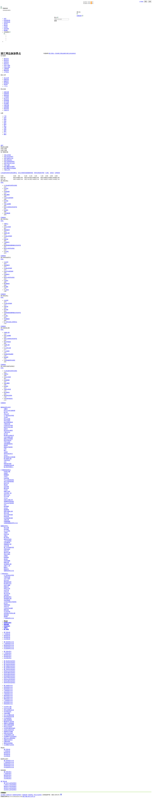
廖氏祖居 (6, 488)
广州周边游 (7, 634)
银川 (5, 450)
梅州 (5, 134)
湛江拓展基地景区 (9, 161)
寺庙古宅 (6, 110)
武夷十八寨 (7, 565)
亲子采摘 (6, 102)
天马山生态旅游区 (9, 503)
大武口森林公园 (8, 437)
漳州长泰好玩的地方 (9, 681)
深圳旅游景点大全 (9, 647)
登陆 (146, 1)
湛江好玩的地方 (71, 53)
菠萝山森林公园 (8, 511)
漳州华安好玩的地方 (9, 682)
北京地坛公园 (7, 706)
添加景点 (30, 794)
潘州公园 (6, 513)
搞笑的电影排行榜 (9, 716)
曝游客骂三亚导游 (9, 721)
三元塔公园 (7, 348)
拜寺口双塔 (7, 420)
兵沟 (5, 462)
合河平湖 (6, 590)
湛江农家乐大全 (8, 158)
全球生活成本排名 (9, 730)
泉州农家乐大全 (8, 688)
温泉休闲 (6, 95)
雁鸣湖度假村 (7, 582)
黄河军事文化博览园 (9, 457)
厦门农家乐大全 (8, 685)
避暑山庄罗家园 (8, 438)
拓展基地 (6, 93)
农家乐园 (6, 92)
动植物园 (6, 107)
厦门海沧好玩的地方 (9, 664)
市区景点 (6, 62)
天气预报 (141, 1)
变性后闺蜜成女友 (9, 710)
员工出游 (6, 78)
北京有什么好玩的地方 (10, 789)
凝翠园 (6, 616)
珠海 (5, 119)
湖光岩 (6, 239)
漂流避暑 (6, 100)
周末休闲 (6, 108)
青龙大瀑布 (7, 554)
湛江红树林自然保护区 (10, 207)
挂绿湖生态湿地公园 (9, 613)
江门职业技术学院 (9, 415)
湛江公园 (7, 165)
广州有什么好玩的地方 (10, 784)
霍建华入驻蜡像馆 (9, 723)
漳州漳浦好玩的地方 (9, 676)
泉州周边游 (7, 637)
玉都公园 (6, 519)
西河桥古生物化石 (9, 435)
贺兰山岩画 (7, 419)
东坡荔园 (26, 172)
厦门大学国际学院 (9, 547)
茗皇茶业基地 (8, 395)
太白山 (6, 455)
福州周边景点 (7, 654)
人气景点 (6, 72)
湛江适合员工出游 (9, 163)
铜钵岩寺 (6, 569)
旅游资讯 (6, 41)
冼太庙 (6, 508)
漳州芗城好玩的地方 (9, 672)
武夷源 (6, 555)
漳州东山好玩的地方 (9, 679)
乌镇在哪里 (7, 713)
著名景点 (6, 58)
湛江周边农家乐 (62, 53)
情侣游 (6, 84)
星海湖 (6, 445)
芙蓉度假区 (7, 605)
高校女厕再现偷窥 (9, 725)
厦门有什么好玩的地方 (10, 783)
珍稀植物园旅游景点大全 (11, 523)
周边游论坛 (10, 40)
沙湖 (5, 448)
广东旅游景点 (4, 573)
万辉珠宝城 (7, 424)
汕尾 (5, 127)
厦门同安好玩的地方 (9, 662)
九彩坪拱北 (7, 460)
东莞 (5, 129)
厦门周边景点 (7, 651)
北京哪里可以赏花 (9, 744)
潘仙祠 (6, 484)
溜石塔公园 (7, 552)
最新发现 (6, 70)
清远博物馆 (7, 600)
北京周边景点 (7, 658)
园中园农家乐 (7, 597)
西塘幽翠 (6, 475)
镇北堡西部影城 (8, 422)
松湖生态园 (7, 471)
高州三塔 (6, 483)
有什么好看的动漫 (9, 715)
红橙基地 (57, 172)
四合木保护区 (7, 440)
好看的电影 (7, 741)
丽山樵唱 (7, 194)
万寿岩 (6, 532)
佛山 (5, 126)
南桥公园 (7, 233)
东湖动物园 (7, 560)
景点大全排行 (38, 794)
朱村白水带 (7, 588)
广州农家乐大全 (8, 700)
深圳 (5, 117)
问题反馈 (24, 794)
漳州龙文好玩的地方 (9, 671)
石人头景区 (7, 531)
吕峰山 (6, 536)
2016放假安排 (7, 718)
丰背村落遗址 (9, 398)
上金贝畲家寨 (7, 541)
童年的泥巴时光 (8, 453)
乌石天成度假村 (8, 197)
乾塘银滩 (7, 213)
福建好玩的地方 (8, 739)
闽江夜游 (6, 537)
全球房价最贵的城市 (9, 728)
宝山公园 (6, 496)
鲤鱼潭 (6, 357)
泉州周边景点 (7, 656)
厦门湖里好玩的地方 (9, 666)
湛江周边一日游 (53, 53)
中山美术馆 (7, 611)
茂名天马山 (7, 494)
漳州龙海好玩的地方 (9, 674)
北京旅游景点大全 (9, 648)
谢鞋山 (15, 172)
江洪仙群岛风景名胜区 (7, 172)
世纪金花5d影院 (8, 430)
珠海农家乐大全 (8, 703)
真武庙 (6, 559)
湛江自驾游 (7, 155)
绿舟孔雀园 (7, 585)
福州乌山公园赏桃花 (9, 738)
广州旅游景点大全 (9, 643)
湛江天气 (7, 170)
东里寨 (6, 473)
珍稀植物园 (7, 521)
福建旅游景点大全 (9, 570)
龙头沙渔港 (21, 172)
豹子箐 (6, 412)
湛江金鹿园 (7, 204)
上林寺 (7, 289)
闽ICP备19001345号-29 (29, 796)
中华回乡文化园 (8, 425)
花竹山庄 (6, 580)
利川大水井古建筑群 (9, 410)
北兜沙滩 (6, 545)
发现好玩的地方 (17, 794)
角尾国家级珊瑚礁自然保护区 (12, 245)
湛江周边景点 (8, 160)
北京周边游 (7, 639)
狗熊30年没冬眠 (8, 733)
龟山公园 (6, 527)
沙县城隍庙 (7, 542)
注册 (150, 1)
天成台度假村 (8, 236)
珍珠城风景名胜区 (10, 360)
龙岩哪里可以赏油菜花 (10, 736)
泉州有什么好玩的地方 (10, 788)
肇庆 (5, 131)
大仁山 (6, 498)
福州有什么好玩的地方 (10, 786)
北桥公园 (7, 345)
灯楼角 (6, 286)
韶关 (5, 122)
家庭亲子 (6, 81)
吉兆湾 (6, 188)
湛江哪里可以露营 (9, 166)
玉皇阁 (6, 452)
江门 (5, 132)
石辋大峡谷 (7, 549)
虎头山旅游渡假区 (9, 481)
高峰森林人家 (7, 544)
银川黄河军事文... (9, 467)
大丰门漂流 (7, 578)
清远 (5, 121)
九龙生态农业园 (8, 608)
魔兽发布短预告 (8, 743)
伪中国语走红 (7, 711)
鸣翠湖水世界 (7, 463)
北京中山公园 (7, 708)
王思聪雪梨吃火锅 (9, 735)
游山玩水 (6, 98)
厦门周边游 (7, 632)
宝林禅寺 (7, 242)
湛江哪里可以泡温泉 (10, 168)
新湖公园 (6, 516)
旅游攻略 (9, 36)
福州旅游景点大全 (9, 645)
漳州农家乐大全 (8, 687)
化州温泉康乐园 (8, 518)
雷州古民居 (37, 172)
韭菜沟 (6, 428)
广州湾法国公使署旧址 (10, 322)
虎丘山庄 (6, 414)
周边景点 (9, 35)
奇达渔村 (6, 529)
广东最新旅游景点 (6, 470)
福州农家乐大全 (8, 695)
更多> (2, 182)
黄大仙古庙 (7, 593)
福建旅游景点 (4, 526)
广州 (5, 116)
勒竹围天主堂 (7, 583)
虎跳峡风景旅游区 (9, 501)
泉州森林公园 (7, 564)
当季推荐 (6, 68)
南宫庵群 (6, 506)
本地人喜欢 (7, 65)
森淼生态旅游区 (8, 447)
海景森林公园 (7, 598)
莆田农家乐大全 (8, 698)
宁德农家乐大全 (8, 693)
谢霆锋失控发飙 (8, 731)
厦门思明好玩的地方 (9, 667)
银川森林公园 (7, 458)
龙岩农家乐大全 (8, 692)
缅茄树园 (6, 509)
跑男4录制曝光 (8, 720)
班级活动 (6, 79)
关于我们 (3, 794)
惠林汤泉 (6, 610)
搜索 (55, 20)
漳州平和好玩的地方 (9, 677)
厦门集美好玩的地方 (9, 661)
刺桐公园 (6, 562)
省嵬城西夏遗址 (8, 443)
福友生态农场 (7, 539)
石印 (5, 504)
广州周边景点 (7, 653)
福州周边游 (7, 635)
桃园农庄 (6, 587)
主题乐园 (6, 105)
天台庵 (6, 417)
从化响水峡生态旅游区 (10, 601)
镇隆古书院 (7, 491)
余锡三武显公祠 (8, 499)
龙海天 (52, 172)
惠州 (5, 124)
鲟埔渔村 (6, 557)
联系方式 (9, 794)
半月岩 (6, 489)
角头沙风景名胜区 (9, 248)
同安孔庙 (6, 534)
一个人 (6, 86)
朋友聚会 (6, 82)
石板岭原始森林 (8, 354)
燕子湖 (6, 433)
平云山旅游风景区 (9, 480)
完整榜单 (3, 217)
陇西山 (6, 567)
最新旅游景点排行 (6, 407)
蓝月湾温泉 (7, 341)
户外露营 (6, 97)
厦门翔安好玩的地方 (9, 669)
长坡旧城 (6, 478)
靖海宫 (31, 172)
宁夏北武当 (7, 432)
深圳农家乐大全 (8, 702)
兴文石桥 (6, 486)
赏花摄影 (6, 103)
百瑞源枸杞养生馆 (9, 465)
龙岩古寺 (6, 606)
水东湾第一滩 (7, 493)
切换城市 (79, 15)
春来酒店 (6, 615)
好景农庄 (6, 592)
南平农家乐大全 (8, 697)
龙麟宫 (6, 409)
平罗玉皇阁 (7, 442)
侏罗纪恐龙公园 (8, 427)
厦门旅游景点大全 (9, 642)
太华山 (6, 476)
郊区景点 (6, 63)
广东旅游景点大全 (9, 618)
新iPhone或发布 (8, 726)
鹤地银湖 (7, 230)
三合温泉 (7, 351)
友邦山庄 (6, 550)
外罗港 (42, 172)
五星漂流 (6, 595)
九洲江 (47, 172)
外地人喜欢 (7, 67)
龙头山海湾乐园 (8, 514)
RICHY (6, 603)
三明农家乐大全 (8, 690)
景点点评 (9, 38)
